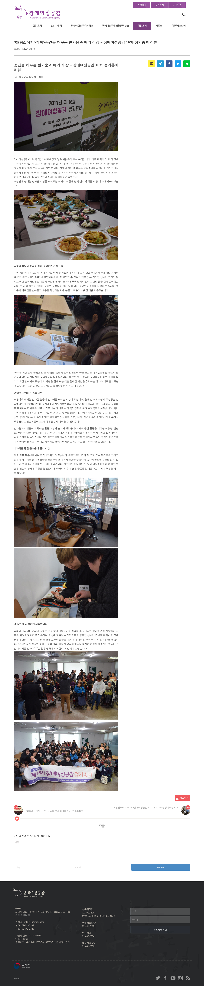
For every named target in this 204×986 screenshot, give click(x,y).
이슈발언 (184, 798)
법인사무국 (56, 25)
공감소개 (37, 25)
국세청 (29, 966)
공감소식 (142, 25)
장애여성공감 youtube (173, 978)
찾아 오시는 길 (22, 915)
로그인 (17, 979)
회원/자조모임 (178, 25)
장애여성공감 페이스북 (165, 978)
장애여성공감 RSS (188, 978)
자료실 (159, 25)
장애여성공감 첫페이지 (38, 12)
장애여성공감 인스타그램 (180, 978)
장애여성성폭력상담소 (82, 25)
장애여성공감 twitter (158, 978)
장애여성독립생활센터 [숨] (115, 25)
